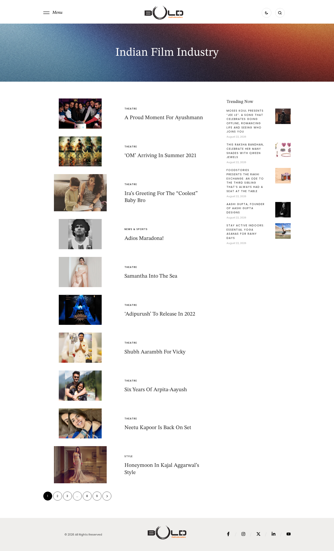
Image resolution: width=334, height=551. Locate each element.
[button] (52, 13)
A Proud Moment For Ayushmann (163, 118)
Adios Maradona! (144, 238)
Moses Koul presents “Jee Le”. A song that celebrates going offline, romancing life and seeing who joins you (245, 121)
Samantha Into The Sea (150, 276)
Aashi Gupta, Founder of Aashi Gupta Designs (246, 208)
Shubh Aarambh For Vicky (155, 352)
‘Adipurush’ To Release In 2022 (159, 314)
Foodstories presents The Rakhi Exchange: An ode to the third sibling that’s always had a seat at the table (245, 180)
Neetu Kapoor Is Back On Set (157, 427)
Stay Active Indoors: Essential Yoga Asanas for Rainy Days (245, 231)
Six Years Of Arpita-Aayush (155, 390)
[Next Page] (106, 496)
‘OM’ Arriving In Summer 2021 (160, 155)
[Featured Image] (80, 113)
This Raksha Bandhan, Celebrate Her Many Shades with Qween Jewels (245, 151)
